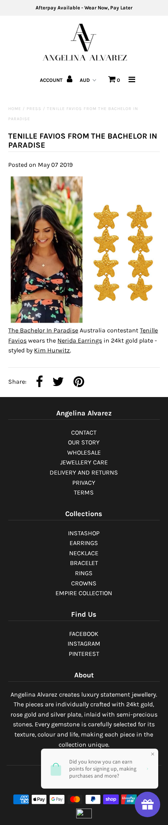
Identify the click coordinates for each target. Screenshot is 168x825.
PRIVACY (83, 482)
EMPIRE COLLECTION (83, 593)
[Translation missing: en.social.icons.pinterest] (78, 382)
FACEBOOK (83, 633)
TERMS (84, 492)
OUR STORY (84, 442)
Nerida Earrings (79, 340)
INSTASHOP (84, 533)
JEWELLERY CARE (84, 462)
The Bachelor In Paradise (43, 330)
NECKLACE (83, 553)
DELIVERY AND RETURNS (84, 472)
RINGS (84, 573)
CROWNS (84, 583)
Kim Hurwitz (52, 350)
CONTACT (84, 432)
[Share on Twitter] (58, 382)
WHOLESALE (84, 452)
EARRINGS (84, 543)
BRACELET (84, 563)
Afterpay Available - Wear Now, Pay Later (84, 8)
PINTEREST (84, 653)
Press (34, 108)
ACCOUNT (52, 80)
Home (14, 108)
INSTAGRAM (84, 643)
